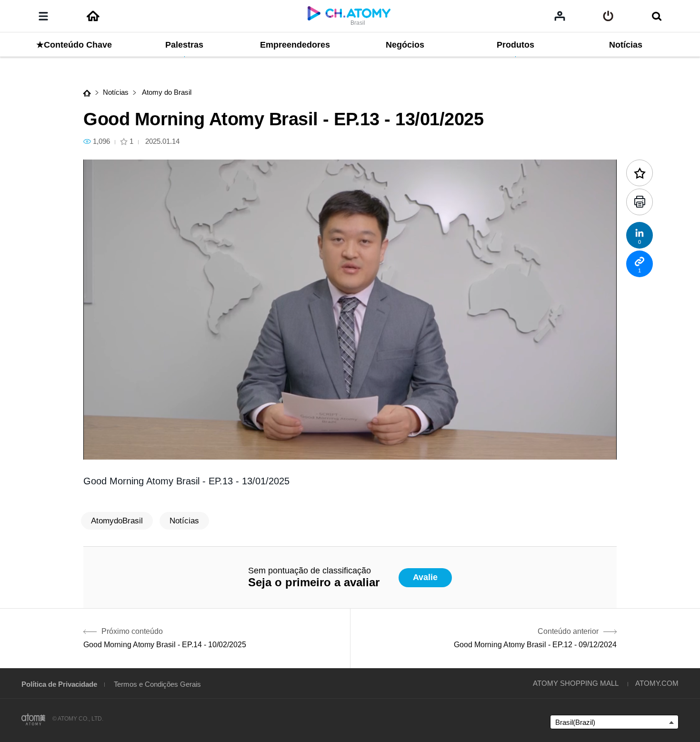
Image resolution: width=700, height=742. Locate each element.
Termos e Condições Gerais (157, 684)
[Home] (93, 16)
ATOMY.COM (657, 683)
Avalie (425, 577)
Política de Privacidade (59, 684)
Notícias (116, 92)
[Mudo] (159, 447)
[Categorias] (43, 16)
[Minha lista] (559, 16)
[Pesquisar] (656, 16)
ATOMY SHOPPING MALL (576, 683)
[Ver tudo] (608, 16)
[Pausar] (102, 447)
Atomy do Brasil (165, 92)
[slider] (350, 433)
